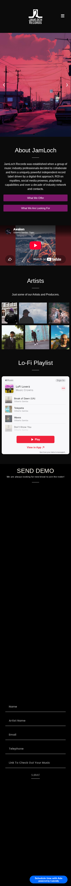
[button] (4, 85)
